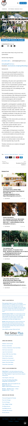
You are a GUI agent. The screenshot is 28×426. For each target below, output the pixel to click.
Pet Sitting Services (6, 406)
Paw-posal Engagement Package (9, 398)
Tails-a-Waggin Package (7, 404)
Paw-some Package (6, 400)
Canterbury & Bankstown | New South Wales (11, 347)
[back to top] (25, 423)
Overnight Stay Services (7, 410)
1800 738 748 (23, 3)
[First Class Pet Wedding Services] (4, 3)
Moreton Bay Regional (14, 154)
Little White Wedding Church (11, 279)
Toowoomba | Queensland (7, 364)
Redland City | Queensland (7, 358)
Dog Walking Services (6, 408)
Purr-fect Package (6, 402)
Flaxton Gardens (7, 188)
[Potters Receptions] (14, 209)
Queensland (21, 154)
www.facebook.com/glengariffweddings (17, 65)
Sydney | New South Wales (7, 362)
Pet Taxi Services (5, 412)
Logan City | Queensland (7, 351)
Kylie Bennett (6, 44)
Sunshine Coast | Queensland (8, 360)
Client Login (11, 377)
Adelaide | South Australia (7, 343)
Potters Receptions (8, 217)
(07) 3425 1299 (6, 60)
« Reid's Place (5, 163)
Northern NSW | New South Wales (9, 354)
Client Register (5, 377)
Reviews (21, 321)
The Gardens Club (8, 248)
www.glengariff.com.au (7, 64)
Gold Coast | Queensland (7, 349)
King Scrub (6, 154)
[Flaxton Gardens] (14, 179)
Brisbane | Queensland (7, 345)
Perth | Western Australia (7, 356)
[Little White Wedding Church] (15, 270)
